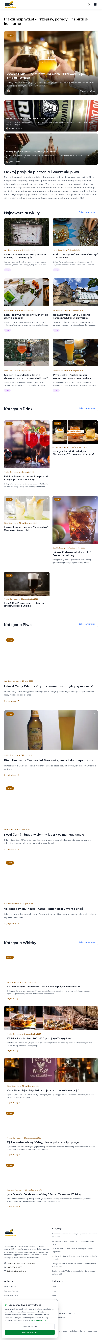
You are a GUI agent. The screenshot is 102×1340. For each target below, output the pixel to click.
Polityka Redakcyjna (77, 1331)
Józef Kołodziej (59, 250)
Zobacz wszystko (87, 212)
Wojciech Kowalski (11, 250)
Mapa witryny (92, 1331)
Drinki (9, 423)
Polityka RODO (62, 1331)
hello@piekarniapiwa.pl (16, 1271)
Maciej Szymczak (11, 310)
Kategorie (57, 1281)
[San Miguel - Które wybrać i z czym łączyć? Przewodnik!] (51, 149)
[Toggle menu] (95, 4)
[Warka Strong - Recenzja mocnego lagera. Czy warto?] (51, 116)
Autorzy (8, 1281)
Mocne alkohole (58, 1318)
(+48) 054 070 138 (14, 1267)
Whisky (9, 957)
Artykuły (57, 1228)
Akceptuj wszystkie (30, 1332)
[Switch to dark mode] (89, 4)
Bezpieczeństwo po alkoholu (64, 1313)
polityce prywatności (39, 1320)
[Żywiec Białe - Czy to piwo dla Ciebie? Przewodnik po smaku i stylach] (51, 63)
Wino (54, 1295)
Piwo (10, 35)
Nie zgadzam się (30, 1326)
